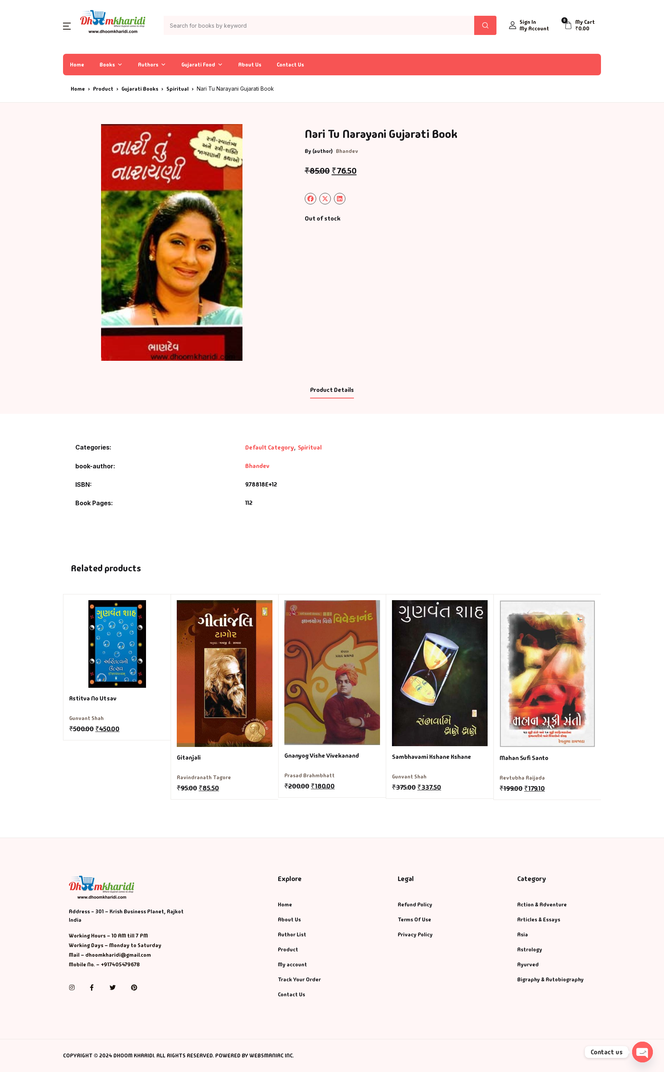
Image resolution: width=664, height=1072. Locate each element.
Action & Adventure (542, 904)
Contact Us (290, 64)
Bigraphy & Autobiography (550, 979)
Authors (148, 64)
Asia (522, 934)
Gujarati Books (139, 88)
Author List (292, 934)
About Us (249, 64)
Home (77, 64)
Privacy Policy (415, 934)
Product (103, 88)
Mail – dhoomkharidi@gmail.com (110, 954)
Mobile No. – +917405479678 (104, 964)
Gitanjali (189, 757)
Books (107, 64)
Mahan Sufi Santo (524, 758)
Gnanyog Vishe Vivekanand (321, 756)
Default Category (269, 447)
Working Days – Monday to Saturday (115, 945)
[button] (67, 26)
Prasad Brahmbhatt (309, 775)
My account (292, 964)
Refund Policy (415, 904)
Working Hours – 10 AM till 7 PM (108, 935)
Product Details (332, 390)
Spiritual (177, 88)
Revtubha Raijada (522, 777)
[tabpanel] (172, 242)
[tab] (332, 390)
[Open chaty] (642, 1052)
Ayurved (528, 964)
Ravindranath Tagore (204, 777)
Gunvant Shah (86, 718)
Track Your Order (299, 979)
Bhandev (347, 151)
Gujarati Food (198, 64)
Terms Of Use (414, 919)
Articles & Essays (538, 919)
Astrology (529, 949)
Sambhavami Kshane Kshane (431, 757)
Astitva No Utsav (92, 698)
